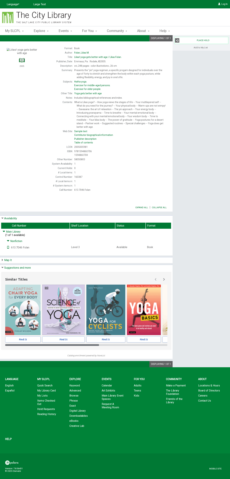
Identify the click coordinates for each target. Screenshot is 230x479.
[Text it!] (8, 247)
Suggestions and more (17, 267)
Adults (137, 385)
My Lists (42, 395)
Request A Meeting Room (110, 405)
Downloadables (78, 415)
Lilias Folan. (98, 57)
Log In (224, 4)
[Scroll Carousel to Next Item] (163, 279)
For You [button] (88, 31)
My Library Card (46, 390)
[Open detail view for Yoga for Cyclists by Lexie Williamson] (105, 310)
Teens (137, 390)
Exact (72, 405)
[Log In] (219, 4)
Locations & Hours (209, 385)
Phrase (73, 400)
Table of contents (83, 142)
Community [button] (116, 31)
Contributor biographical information (93, 135)
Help (8, 439)
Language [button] (11, 379)
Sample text (80, 131)
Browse (73, 395)
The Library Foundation (172, 392)
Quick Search (45, 385)
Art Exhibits (108, 390)
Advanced (75, 390)
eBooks (73, 420)
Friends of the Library (174, 400)
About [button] (142, 31)
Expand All (142, 207)
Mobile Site (215, 468)
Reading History (46, 414)
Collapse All (159, 207)
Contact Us (204, 400)
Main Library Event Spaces (112, 397)
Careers (202, 395)
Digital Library (77, 410)
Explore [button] (40, 31)
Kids (136, 395)
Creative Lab (76, 425)
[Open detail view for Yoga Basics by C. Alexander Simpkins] (144, 310)
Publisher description (85, 139)
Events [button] (64, 31)
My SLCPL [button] (13, 31)
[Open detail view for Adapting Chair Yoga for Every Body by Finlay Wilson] (23, 310)
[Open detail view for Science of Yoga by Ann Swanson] (63, 310)
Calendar (107, 385)
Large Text (39, 4)
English (9, 385)
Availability (10, 218)
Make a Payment (176, 385)
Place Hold (203, 40)
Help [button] (163, 31)
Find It (23, 339)
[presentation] (23, 310)
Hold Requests (46, 409)
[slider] (86, 345)
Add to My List (201, 47)
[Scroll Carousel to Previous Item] (155, 279)
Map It (8, 260)
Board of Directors (209, 390)
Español (9, 390)
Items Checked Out (46, 402)
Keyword (74, 385)
